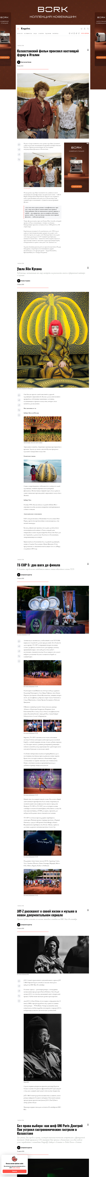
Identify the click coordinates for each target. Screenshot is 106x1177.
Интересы (55, 33)
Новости (20, 33)
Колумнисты (28, 33)
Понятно (14, 1171)
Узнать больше (16, 1167)
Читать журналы (85, 33)
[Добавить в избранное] (88, 50)
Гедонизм (48, 33)
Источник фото (27, 188)
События (41, 33)
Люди (35, 33)
